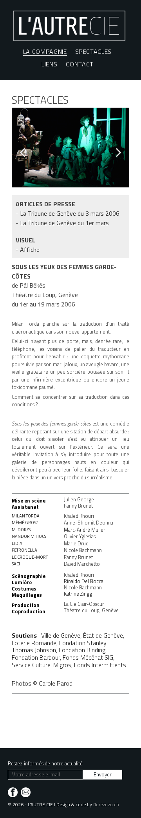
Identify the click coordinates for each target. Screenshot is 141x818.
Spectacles (93, 51)
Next (115, 152)
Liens (49, 64)
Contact (80, 64)
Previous (25, 152)
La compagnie (45, 52)
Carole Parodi (56, 683)
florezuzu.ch (106, 804)
